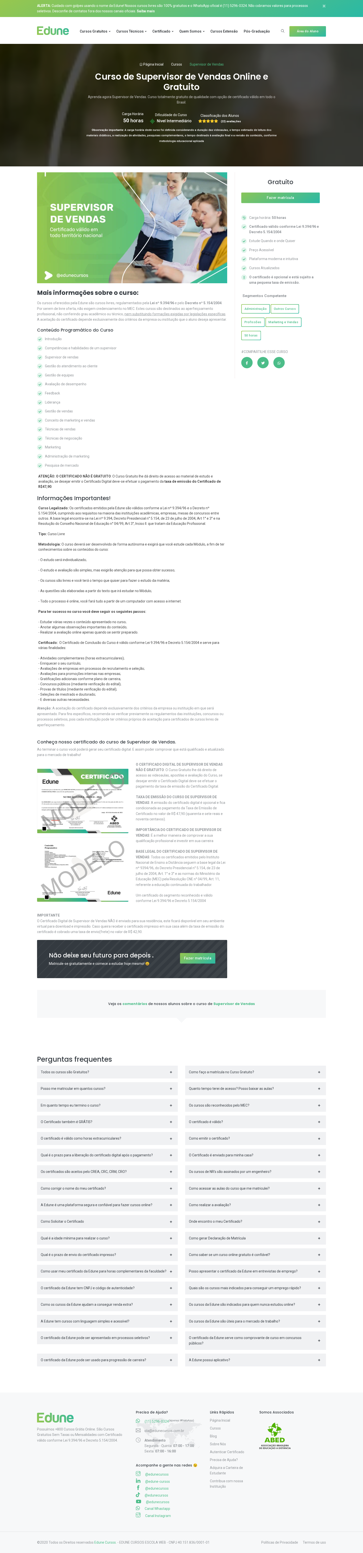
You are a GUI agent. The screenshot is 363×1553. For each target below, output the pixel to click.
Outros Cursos (285, 309)
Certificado (161, 31)
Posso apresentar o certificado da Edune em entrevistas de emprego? (243, 1271)
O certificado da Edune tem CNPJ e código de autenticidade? (88, 1288)
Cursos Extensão (224, 31)
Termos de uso (314, 1542)
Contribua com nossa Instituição (226, 1483)
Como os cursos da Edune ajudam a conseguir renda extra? (87, 1304)
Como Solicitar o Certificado (62, 1221)
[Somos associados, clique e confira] (277, 1433)
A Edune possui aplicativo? (209, 1360)
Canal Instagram (157, 1516)
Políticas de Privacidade (279, 1542)
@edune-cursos (157, 1481)
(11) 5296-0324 (235, 6)
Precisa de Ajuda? (224, 1460)
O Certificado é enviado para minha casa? (221, 1155)
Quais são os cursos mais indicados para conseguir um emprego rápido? (245, 1288)
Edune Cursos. (105, 1542)
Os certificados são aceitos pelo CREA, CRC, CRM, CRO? (84, 1172)
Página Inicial (152, 64)
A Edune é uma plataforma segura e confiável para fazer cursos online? (96, 1205)
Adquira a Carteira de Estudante (226, 1470)
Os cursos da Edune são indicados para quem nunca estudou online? (242, 1304)
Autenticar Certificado (227, 1452)
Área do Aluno (308, 31)
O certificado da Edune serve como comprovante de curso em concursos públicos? (245, 1340)
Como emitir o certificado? (209, 1138)
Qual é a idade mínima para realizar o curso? (75, 1238)
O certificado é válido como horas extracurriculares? (81, 1138)
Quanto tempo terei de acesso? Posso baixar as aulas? (231, 1089)
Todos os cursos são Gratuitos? (65, 1072)
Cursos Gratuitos (93, 31)
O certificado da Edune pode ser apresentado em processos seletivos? (95, 1338)
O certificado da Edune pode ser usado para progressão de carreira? (93, 1360)
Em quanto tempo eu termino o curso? (71, 1105)
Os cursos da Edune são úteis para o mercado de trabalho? (234, 1321)
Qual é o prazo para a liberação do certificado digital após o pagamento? (97, 1155)
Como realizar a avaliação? (210, 1205)
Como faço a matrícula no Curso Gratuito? (221, 1072)
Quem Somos (190, 31)
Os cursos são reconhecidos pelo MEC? (219, 1105)
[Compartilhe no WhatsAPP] (279, 362)
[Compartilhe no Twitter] (263, 362)
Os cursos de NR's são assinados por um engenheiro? (230, 1172)
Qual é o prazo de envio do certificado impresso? (78, 1255)
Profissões (253, 322)
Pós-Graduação (257, 31)
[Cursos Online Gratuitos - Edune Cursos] (55, 31)
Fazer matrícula (198, 958)
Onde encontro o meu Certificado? (215, 1221)
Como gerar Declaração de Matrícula (217, 1238)
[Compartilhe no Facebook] (247, 362)
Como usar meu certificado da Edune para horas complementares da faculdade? (103, 1271)
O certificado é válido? (206, 1122)
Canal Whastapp (157, 1509)
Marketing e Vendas (283, 322)
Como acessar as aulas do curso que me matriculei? (229, 1188)
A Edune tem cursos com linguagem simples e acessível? (85, 1321)
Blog (213, 1436)
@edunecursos (156, 1474)
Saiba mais (146, 11)
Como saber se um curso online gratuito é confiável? (229, 1255)
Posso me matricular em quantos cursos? (73, 1089)
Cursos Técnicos (130, 31)
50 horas (251, 335)
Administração (255, 309)
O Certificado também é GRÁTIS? (66, 1122)
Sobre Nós (218, 1444)
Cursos (176, 64)
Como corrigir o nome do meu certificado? (73, 1188)
